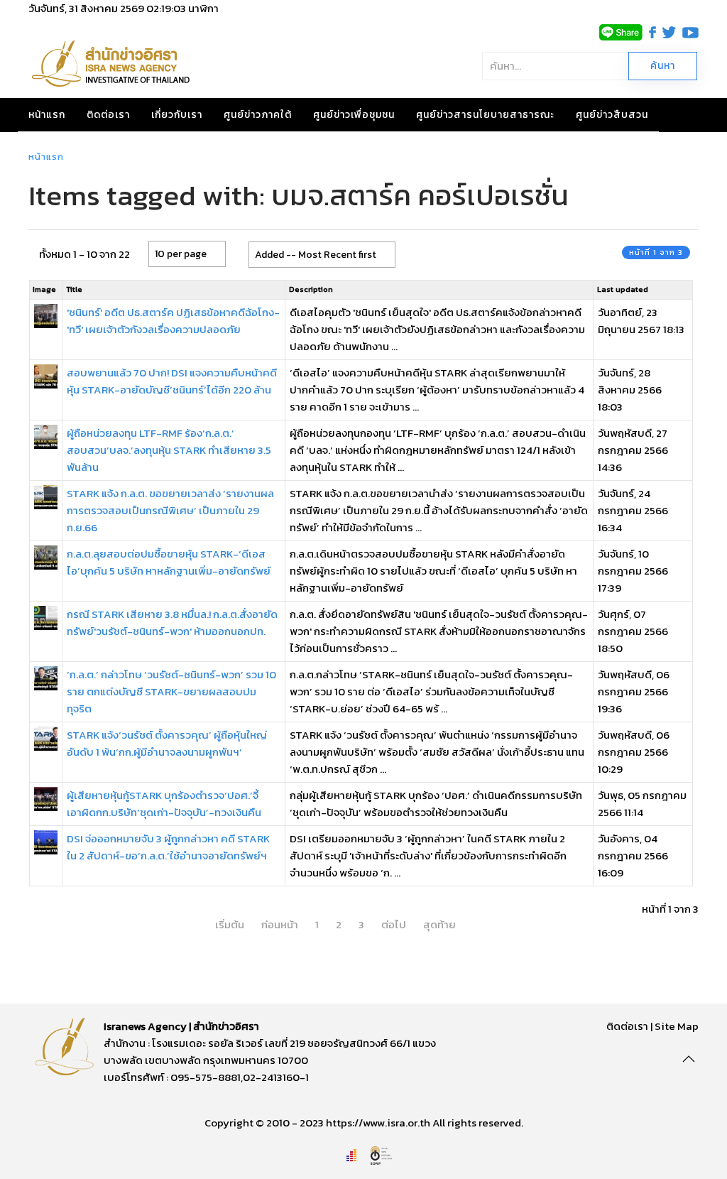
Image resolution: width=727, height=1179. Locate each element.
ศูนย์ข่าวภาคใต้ (258, 114)
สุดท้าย (439, 924)
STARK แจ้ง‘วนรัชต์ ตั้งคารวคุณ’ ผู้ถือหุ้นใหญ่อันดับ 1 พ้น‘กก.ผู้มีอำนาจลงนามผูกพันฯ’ (167, 743)
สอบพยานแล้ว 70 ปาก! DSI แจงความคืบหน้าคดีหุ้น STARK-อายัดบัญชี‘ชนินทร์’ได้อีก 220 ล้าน (172, 381)
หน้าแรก (46, 114)
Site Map (677, 1026)
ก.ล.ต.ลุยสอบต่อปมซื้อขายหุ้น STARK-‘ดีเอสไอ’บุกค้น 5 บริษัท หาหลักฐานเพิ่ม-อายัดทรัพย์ (168, 562)
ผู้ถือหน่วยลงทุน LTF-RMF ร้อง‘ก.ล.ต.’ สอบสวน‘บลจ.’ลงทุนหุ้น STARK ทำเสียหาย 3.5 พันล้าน (169, 450)
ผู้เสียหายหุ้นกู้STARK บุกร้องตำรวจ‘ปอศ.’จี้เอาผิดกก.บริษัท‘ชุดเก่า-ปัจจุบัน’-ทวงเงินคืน (164, 803)
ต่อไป (393, 924)
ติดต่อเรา (108, 114)
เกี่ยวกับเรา (176, 114)
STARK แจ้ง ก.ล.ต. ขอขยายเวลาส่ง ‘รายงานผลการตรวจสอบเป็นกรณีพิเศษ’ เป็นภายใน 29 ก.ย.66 (170, 510)
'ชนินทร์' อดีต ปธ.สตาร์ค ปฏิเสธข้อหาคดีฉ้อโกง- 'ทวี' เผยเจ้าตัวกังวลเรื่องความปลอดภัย (173, 320)
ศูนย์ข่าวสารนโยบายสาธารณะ (485, 114)
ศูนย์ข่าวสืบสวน (612, 114)
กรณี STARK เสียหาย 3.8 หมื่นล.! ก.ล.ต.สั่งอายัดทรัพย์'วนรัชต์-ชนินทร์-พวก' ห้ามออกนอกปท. (172, 622)
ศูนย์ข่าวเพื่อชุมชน (354, 114)
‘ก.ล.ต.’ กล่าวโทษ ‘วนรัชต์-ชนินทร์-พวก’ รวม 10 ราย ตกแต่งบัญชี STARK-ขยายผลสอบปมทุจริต (171, 691)
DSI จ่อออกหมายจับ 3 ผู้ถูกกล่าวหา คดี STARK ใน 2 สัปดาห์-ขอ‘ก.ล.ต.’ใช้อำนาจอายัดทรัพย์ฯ (168, 847)
